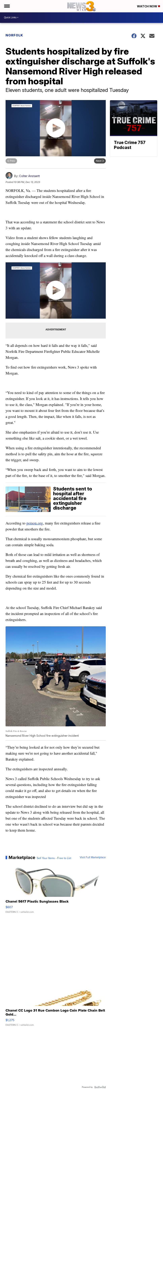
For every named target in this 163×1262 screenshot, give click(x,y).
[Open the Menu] (6, 6)
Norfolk (14, 35)
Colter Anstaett (29, 176)
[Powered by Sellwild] (100, 1087)
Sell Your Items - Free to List (54, 858)
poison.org (34, 523)
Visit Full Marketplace (93, 857)
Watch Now (147, 6)
